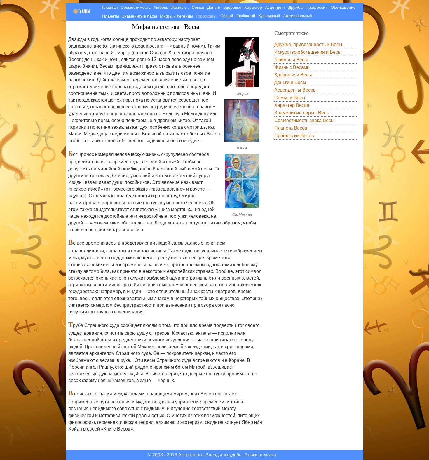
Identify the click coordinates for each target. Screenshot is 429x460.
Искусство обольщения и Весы (307, 52)
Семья (198, 7)
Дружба (295, 7)
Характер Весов (291, 105)
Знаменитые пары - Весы (302, 112)
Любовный (245, 16)
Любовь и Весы (291, 59)
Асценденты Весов (295, 90)
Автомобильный (297, 16)
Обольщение (343, 7)
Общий (226, 16)
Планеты (110, 16)
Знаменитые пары (139, 16)
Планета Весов (290, 128)
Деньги (213, 7)
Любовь (161, 7)
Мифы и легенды (176, 16)
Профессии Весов (294, 135)
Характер (253, 7)
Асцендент (275, 7)
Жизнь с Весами (292, 67)
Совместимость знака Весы (304, 120)
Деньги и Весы (290, 82)
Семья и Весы (289, 97)
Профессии (317, 7)
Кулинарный (269, 16)
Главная (110, 7)
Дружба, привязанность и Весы (308, 44)
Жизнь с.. (180, 7)
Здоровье (232, 7)
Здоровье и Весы (293, 74)
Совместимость (136, 7)
